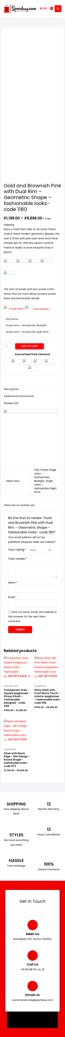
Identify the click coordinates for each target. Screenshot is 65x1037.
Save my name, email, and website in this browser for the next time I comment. (32, 616)
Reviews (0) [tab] (11, 403)
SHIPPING (16, 804)
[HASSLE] (16, 855)
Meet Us (32, 934)
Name (12, 582)
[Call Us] (32, 955)
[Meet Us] (32, 925)
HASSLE (16, 860)
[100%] (49, 859)
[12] (49, 799)
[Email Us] (32, 986)
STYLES (16, 835)
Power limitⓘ (17, 309)
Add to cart (29, 346)
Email (12, 597)
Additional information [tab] (19, 396)
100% (49, 864)
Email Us (32, 995)
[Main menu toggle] (58, 8)
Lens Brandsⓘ (41, 309)
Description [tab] (11, 389)
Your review (17, 559)
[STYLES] (16, 829)
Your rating (17, 550)
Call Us (32, 964)
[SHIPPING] (16, 799)
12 (49, 804)
